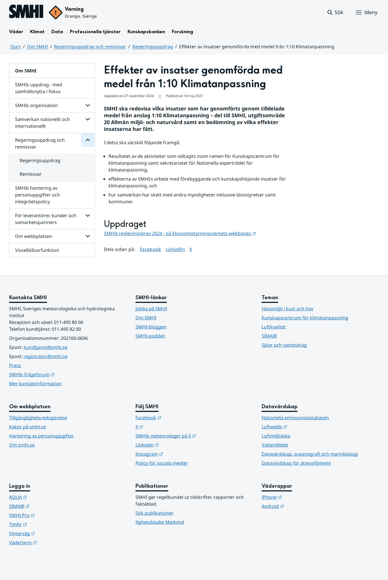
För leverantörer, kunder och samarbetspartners (45, 218)
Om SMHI (37, 46)
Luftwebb (302, 426)
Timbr (46, 524)
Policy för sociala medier (161, 463)
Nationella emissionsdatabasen (295, 417)
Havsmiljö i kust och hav (287, 308)
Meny (370, 12)
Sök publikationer (154, 513)
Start (15, 46)
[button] (335, 12)
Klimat (37, 31)
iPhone (299, 497)
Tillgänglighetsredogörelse (38, 417)
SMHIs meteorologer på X (193, 435)
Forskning (182, 31)
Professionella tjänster (95, 31)
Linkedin (174, 444)
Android (301, 506)
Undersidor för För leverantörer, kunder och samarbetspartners (88, 215)
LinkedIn (175, 249)
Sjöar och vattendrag (284, 345)
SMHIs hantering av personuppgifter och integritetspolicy (37, 195)
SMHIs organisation (36, 105)
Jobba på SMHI (151, 308)
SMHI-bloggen (150, 327)
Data (57, 31)
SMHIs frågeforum (59, 374)
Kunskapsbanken (146, 31)
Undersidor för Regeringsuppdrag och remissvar (88, 140)
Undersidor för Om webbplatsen (88, 236)
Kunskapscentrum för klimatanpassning (305, 318)
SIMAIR (269, 336)
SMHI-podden (150, 336)
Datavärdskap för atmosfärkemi (296, 463)
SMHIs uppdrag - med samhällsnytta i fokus (38, 88)
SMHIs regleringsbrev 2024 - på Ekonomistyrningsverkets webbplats (180, 233)
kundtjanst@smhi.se (45, 347)
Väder (16, 31)
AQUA (46, 497)
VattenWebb (275, 445)
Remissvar (31, 174)
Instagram (177, 454)
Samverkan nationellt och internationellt (42, 122)
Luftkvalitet (274, 327)
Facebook (150, 249)
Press (15, 365)
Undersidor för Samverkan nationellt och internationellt (88, 119)
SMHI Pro (49, 515)
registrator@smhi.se (46, 356)
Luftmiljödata (276, 436)
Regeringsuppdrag (152, 46)
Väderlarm (51, 542)
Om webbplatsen (33, 236)
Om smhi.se (22, 445)
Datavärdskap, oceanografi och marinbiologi (310, 454)
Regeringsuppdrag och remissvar (90, 46)
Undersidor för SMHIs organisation (88, 105)
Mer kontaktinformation (35, 383)
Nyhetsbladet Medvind (159, 522)
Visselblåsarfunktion (37, 250)
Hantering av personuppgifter (41, 436)
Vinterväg (50, 533)
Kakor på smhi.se (27, 427)
